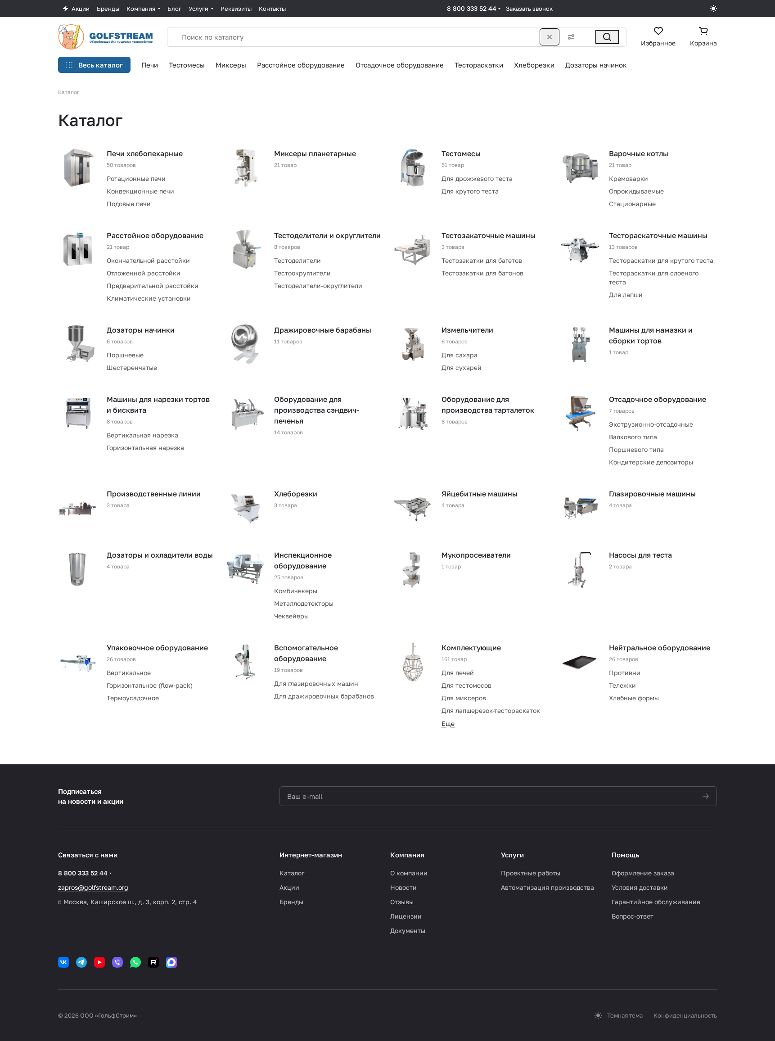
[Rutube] (153, 962)
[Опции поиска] (569, 37)
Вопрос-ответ (632, 916)
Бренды (291, 902)
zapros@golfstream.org (93, 887)
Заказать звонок (529, 8)
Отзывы (402, 902)
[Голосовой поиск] (587, 37)
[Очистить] (549, 36)
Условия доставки (640, 887)
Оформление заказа (643, 873)
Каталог (291, 873)
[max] (171, 962)
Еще (448, 723)
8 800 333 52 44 (471, 8)
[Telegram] (81, 962)
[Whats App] (135, 962)
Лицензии (406, 916)
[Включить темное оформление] (713, 8)
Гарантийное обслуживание (656, 902)
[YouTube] (99, 962)
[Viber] (117, 962)
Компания (407, 855)
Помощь (625, 855)
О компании (409, 873)
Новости (403, 887)
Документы (407, 930)
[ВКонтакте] (63, 962)
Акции (289, 887)
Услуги (512, 855)
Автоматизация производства (547, 887)
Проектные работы (530, 873)
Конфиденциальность (685, 1015)
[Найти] (607, 37)
